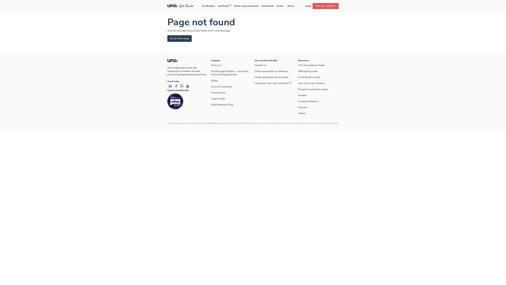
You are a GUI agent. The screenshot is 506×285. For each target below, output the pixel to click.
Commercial (267, 6)
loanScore (224, 6)
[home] (180, 6)
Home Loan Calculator (246, 6)
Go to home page (179, 38)
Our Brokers (208, 6)
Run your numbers (325, 6)
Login (308, 6)
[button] (280, 6)
